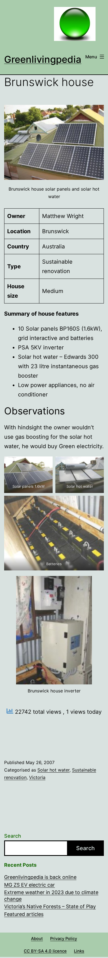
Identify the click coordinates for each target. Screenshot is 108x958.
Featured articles (23, 914)
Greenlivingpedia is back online (40, 877)
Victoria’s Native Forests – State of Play (50, 906)
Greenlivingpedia (42, 59)
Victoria (37, 777)
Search (12, 836)
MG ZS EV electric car (29, 885)
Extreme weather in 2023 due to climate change (51, 895)
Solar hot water (53, 770)
